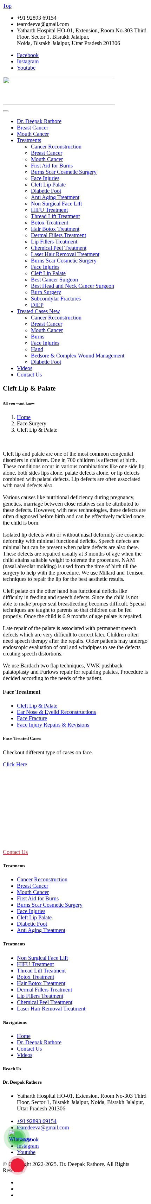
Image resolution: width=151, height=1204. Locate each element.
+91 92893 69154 (37, 1121)
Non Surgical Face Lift (56, 204)
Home (24, 417)
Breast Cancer (32, 128)
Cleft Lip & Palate (37, 706)
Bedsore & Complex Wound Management (77, 356)
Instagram (28, 61)
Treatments (29, 140)
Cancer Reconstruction (56, 147)
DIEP (37, 305)
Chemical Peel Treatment (58, 248)
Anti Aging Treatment (55, 197)
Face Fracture (32, 718)
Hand (37, 349)
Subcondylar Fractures (56, 299)
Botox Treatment (49, 223)
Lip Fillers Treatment (54, 242)
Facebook (28, 55)
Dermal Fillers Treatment (58, 235)
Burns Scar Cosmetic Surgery (64, 172)
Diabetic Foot (46, 191)
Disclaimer (29, 1195)
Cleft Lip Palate (48, 185)
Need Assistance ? (23, 824)
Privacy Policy (33, 1182)
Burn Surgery (46, 292)
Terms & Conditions (39, 1189)
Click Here (15, 764)
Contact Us (29, 375)
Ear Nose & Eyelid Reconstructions (56, 712)
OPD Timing (17, 791)
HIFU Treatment (49, 210)
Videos (24, 368)
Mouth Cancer (33, 134)
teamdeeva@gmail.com (43, 1127)
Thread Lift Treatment (55, 216)
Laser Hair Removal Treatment (65, 254)
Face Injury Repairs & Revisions (53, 725)
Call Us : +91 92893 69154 (25, 838)
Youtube (26, 68)
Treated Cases (38, 311)
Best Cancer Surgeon (54, 280)
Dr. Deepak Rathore (39, 121)
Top (7, 6)
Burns (37, 337)
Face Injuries (45, 178)
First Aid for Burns (52, 166)
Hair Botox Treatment (55, 229)
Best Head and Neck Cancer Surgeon (72, 286)
